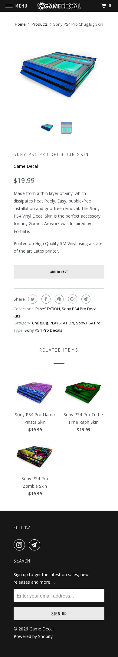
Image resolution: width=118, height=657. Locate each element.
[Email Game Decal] (36, 544)
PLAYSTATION (47, 308)
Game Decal (26, 166)
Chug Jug (40, 323)
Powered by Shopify (33, 636)
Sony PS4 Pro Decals (43, 330)
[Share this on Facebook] (45, 299)
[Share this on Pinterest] (58, 299)
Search (22, 561)
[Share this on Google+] (72, 299)
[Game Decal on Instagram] (21, 544)
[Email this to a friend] (85, 299)
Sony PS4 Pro (88, 323)
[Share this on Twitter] (32, 299)
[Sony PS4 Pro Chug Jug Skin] (59, 72)
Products (39, 24)
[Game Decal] (59, 6)
